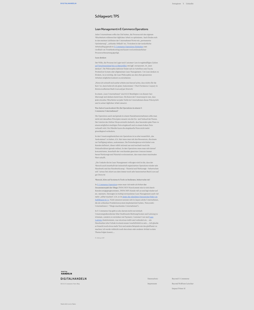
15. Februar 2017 (99, 238)
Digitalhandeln (69, 3)
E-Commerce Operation (107, 184)
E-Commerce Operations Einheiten (128, 46)
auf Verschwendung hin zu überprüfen (111, 65)
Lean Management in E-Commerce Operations (121, 29)
